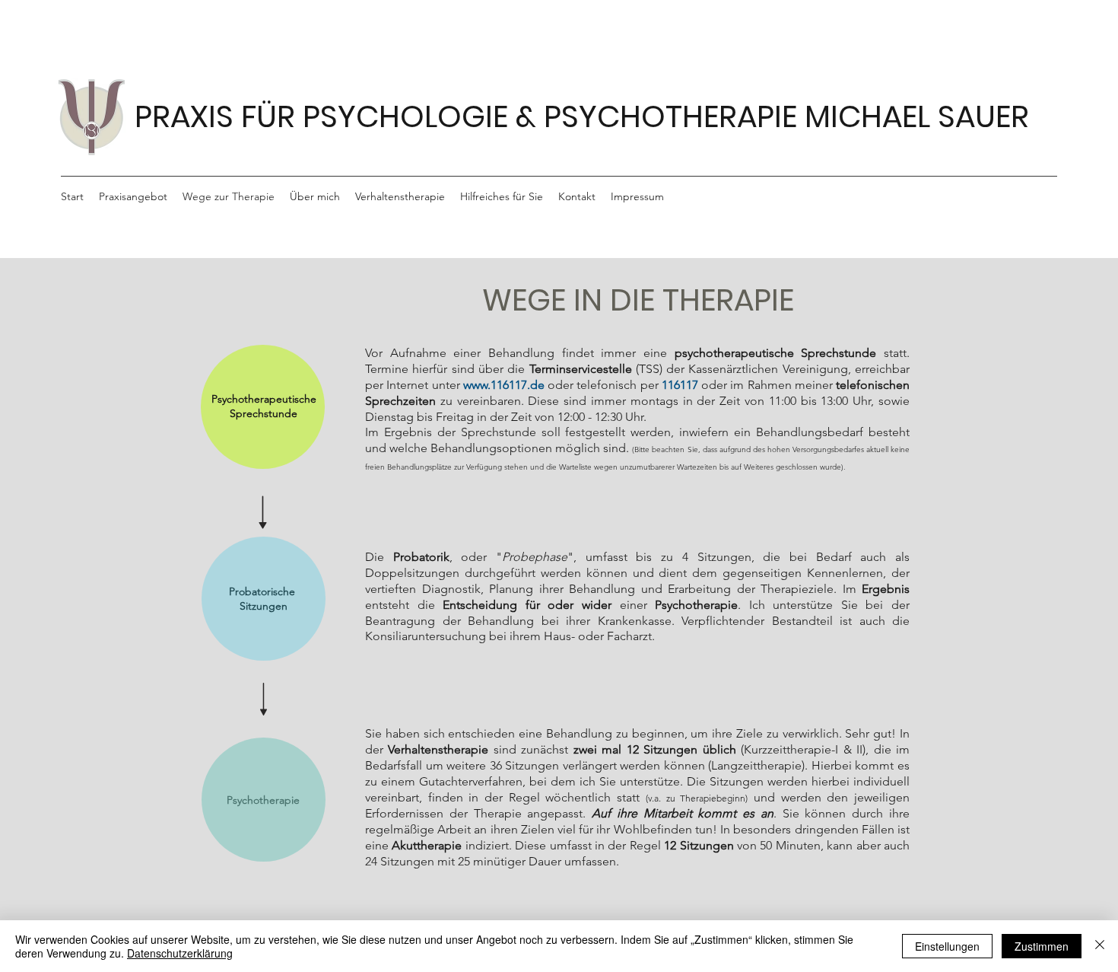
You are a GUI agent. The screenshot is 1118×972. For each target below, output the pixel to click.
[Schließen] (1100, 946)
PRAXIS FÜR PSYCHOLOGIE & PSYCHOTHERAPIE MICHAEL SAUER (582, 116)
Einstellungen (947, 946)
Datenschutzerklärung (180, 953)
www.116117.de (504, 385)
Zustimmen (1042, 946)
